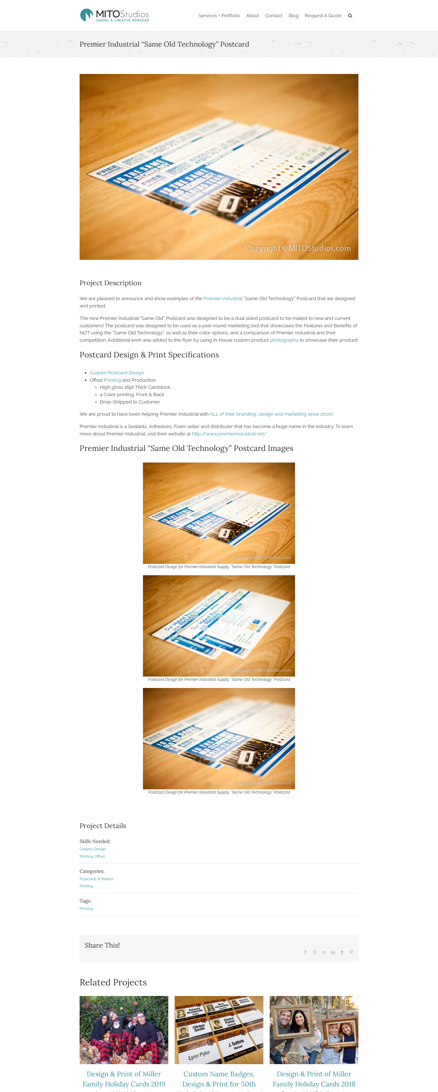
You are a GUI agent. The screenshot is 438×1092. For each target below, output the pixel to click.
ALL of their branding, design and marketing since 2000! (271, 414)
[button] (350, 15)
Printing (112, 380)
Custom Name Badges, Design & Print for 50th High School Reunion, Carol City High (219, 1030)
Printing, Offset (92, 856)
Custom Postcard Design (117, 372)
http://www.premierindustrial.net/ (229, 433)
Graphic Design (93, 849)
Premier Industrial (223, 298)
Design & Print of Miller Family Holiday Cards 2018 (314, 1030)
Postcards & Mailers (97, 879)
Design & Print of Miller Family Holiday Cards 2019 (124, 1030)
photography (284, 340)
